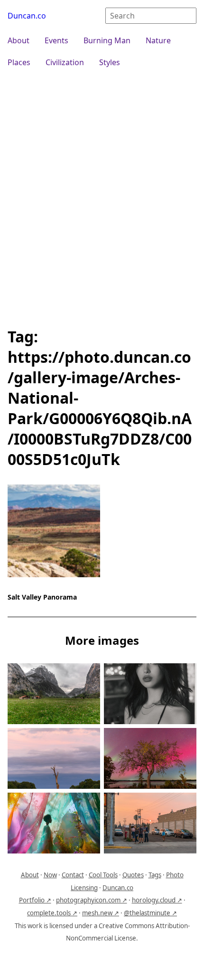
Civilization (65, 62)
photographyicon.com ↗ (91, 900)
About (18, 40)
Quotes (133, 875)
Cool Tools (103, 875)
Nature (158, 40)
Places (19, 62)
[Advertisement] (102, 196)
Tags (154, 875)
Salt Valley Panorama (42, 596)
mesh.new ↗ (100, 913)
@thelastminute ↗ (150, 913)
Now (50, 875)
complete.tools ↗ (52, 913)
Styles (109, 62)
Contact (73, 875)
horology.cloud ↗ (157, 900)
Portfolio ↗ (35, 900)
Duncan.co (27, 15)
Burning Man (106, 40)
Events (56, 40)
